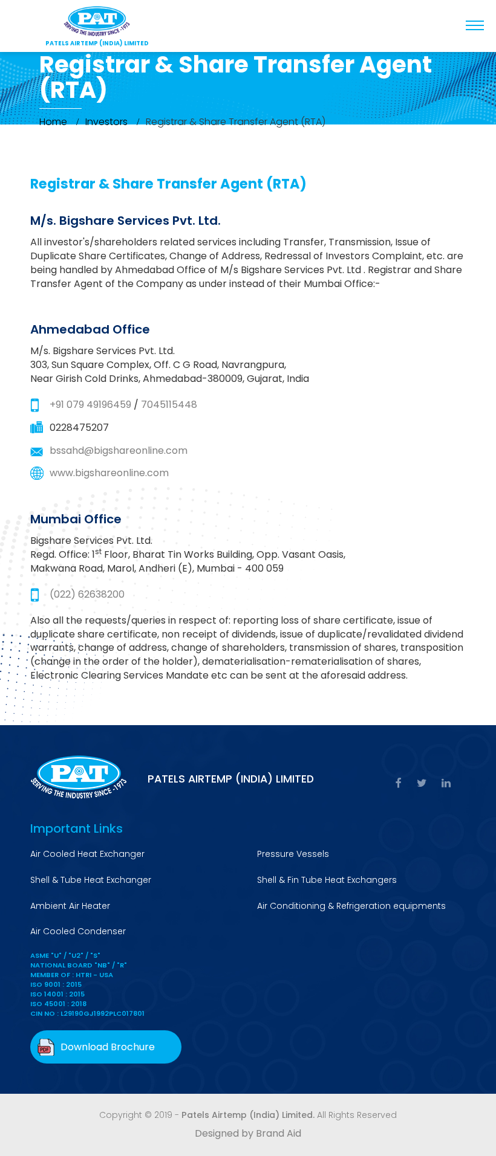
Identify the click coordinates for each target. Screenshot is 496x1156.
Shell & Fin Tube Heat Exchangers (327, 880)
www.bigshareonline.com (109, 473)
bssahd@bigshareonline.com (119, 450)
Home (53, 122)
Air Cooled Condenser (78, 931)
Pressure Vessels (293, 854)
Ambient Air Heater (70, 906)
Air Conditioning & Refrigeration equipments (351, 906)
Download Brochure (107, 1047)
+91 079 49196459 (90, 405)
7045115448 (169, 405)
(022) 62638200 (87, 594)
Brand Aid (278, 1133)
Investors (106, 122)
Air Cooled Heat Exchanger (87, 854)
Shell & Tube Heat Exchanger (90, 880)
